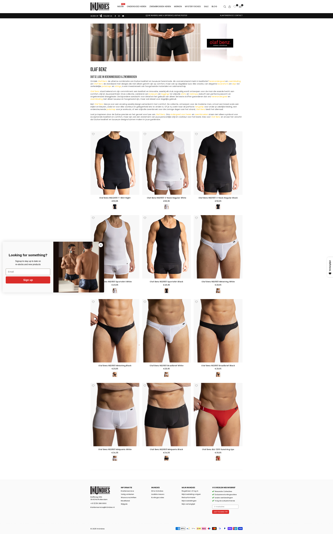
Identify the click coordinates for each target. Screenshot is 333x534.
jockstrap (111, 109)
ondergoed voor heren (180, 114)
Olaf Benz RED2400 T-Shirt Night (115, 198)
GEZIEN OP (94, 16)
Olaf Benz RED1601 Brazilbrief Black (218, 365)
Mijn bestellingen (189, 501)
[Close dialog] (100, 245)
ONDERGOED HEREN (136, 6)
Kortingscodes (157, 497)
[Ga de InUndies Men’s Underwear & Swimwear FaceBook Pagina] (115, 16)
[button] (240, 6)
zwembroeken (201, 114)
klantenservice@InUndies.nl (102, 507)
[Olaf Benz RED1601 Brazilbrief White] (166, 330)
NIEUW (121, 6)
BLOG (214, 6)
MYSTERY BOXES (193, 6)
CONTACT (239, 15)
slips (234, 84)
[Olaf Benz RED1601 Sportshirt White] (115, 247)
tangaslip (199, 106)
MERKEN (178, 6)
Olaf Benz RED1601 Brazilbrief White (166, 365)
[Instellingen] (229, 6)
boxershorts (223, 84)
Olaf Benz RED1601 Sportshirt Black (166, 281)
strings (118, 86)
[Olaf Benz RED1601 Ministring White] (218, 247)
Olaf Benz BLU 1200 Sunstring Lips (218, 449)
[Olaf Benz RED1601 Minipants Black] (166, 414)
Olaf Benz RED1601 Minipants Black (166, 449)
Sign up (28, 280)
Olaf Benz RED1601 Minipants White (115, 449)
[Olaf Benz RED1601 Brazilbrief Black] (218, 330)
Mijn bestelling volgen (191, 494)
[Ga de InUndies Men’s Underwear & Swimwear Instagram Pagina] (119, 16)
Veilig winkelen (127, 494)
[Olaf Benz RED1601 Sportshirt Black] (166, 247)
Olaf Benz (102, 81)
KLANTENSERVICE (226, 15)
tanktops (194, 94)
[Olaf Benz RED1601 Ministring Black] (115, 330)
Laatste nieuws (157, 494)
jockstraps (106, 86)
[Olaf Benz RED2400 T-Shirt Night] (115, 163)
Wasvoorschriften (128, 497)
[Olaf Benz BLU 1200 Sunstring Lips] (218, 414)
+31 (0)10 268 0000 (98, 503)
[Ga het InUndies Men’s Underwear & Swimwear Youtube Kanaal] (123, 16)
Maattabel (125, 501)
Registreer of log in (190, 491)
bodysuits (153, 94)
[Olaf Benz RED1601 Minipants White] (115, 414)
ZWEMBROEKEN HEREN (160, 6)
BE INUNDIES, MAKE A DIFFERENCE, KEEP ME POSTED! (167, 15)
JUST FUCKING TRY (220, 512)
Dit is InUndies (157, 491)
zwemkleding (234, 81)
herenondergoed (217, 81)
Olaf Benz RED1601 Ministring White (218, 281)
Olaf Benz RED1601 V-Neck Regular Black (218, 198)
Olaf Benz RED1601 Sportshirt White (115, 281)
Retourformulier (189, 497)
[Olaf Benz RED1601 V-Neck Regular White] (166, 163)
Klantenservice (127, 491)
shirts (183, 94)
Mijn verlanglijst (188, 504)
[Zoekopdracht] (224, 6)
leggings (165, 94)
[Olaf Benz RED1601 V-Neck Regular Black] (218, 163)
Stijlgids (124, 504)
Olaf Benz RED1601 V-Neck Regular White (166, 198)
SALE (206, 6)
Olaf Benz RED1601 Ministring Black (115, 365)
